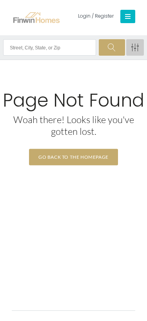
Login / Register (96, 16)
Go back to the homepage (73, 157)
